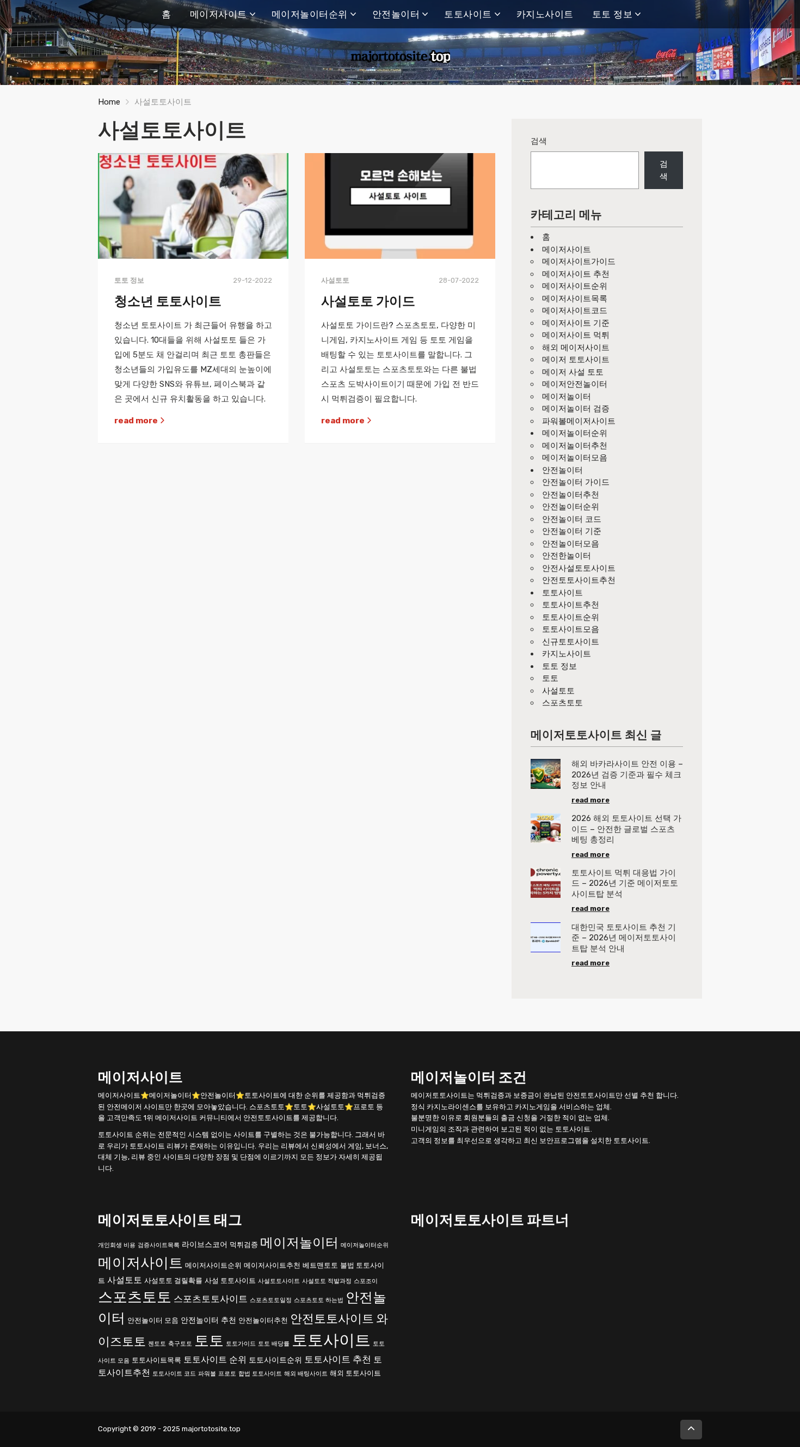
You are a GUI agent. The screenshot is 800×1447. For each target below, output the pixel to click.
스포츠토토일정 (271, 1300)
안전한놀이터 (566, 556)
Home (109, 102)
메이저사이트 (218, 14)
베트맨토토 (320, 1265)
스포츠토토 (562, 703)
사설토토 (558, 691)
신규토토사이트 (570, 642)
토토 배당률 (274, 1343)
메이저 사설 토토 (573, 372)
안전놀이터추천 (570, 495)
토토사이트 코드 (174, 1373)
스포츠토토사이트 (211, 1298)
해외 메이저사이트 (576, 347)
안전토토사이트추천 (579, 580)
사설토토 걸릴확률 (173, 1280)
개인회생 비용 (117, 1244)
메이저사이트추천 (272, 1265)
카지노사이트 (545, 14)
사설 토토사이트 (230, 1280)
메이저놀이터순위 (310, 14)
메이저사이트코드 (574, 310)
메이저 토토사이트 (576, 359)
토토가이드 (241, 1343)
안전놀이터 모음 (153, 1320)
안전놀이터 (396, 14)
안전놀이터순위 (570, 507)
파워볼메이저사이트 (579, 421)
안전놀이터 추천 (208, 1320)
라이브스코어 (204, 1244)
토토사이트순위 (570, 617)
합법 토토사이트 (260, 1373)
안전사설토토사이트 (579, 568)
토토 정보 (612, 14)
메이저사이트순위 (574, 286)
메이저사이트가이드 (579, 261)
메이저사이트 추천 (576, 274)
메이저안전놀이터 (574, 384)
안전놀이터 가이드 (576, 482)
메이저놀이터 (566, 397)
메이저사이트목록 (574, 298)
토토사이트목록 (156, 1359)
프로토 (227, 1373)
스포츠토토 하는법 (318, 1300)
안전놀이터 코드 (571, 519)
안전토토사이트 (332, 1318)
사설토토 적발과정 (327, 1280)
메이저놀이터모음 (574, 458)
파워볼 (207, 1373)
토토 (550, 678)
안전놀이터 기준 (571, 531)
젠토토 (157, 1343)
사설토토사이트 (279, 1280)
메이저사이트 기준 (576, 323)
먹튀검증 (244, 1244)
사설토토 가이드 (368, 301)
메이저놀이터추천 (574, 446)
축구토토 (180, 1343)
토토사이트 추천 (337, 1358)
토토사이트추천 (570, 605)
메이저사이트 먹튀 (576, 335)
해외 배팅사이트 (306, 1373)
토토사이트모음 (570, 629)
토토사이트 (468, 14)
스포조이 (366, 1280)
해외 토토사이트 (355, 1373)
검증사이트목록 (159, 1244)
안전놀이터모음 (570, 544)
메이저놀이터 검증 (576, 409)
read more (136, 420)
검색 (539, 141)
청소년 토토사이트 (167, 301)
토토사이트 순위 (215, 1359)
